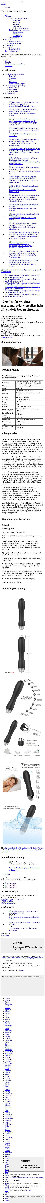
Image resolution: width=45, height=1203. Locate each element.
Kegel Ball (17, 20)
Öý (6, 15)
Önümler (8, 17)
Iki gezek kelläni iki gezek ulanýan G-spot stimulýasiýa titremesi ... (23, 200)
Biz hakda (8, 47)
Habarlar (8, 39)
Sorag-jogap (9, 45)
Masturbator (17, 34)
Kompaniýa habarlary (16, 41)
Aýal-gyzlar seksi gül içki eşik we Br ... (22, 106)
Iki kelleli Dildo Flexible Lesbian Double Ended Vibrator (24, 848)
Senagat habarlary (15, 43)
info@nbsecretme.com (8, 903)
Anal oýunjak (17, 36)
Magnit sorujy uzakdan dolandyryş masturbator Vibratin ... (20, 247)
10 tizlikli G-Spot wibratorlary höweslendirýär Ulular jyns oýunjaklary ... (24, 237)
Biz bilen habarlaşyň (12, 51)
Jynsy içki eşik (14, 38)
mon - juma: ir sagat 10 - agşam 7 (12, 899)
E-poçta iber (5, 935)
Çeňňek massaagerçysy (21, 28)
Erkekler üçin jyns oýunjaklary (19, 30)
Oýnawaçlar (17, 24)
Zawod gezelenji (14, 49)
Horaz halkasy (18, 32)
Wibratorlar (17, 26)
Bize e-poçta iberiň (7, 337)
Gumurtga (16, 22)
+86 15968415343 (7, 901)
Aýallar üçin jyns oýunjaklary (19, 18)
